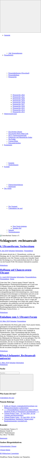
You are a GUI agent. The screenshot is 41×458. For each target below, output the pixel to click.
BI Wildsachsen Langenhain (9, 453)
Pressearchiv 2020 (19, 99)
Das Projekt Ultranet (15, 132)
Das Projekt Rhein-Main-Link (18, 133)
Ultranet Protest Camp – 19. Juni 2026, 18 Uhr (19, 417)
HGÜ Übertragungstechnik (17, 135)
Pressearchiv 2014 (19, 110)
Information (19, 251)
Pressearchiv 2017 (19, 104)
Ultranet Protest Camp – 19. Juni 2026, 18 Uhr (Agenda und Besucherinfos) (19, 414)
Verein (12, 279)
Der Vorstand (12, 206)
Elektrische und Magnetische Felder (20, 137)
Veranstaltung (28, 251)
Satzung (11, 230)
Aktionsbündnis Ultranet (8, 446)
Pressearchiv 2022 (19, 95)
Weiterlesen (4, 265)
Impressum (12, 186)
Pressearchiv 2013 (19, 112)
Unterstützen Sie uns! (7, 398)
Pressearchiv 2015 (19, 108)
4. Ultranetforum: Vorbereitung (17, 246)
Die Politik (12, 139)
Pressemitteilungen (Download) (18, 73)
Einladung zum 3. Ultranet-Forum (18, 317)
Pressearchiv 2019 (19, 100)
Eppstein (11, 163)
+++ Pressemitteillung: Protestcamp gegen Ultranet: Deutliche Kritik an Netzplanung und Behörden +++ (21, 410)
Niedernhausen (13, 165)
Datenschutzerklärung (15, 185)
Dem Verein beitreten (20, 226)
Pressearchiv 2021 (19, 97)
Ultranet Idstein (5, 450)
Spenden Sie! (17, 228)
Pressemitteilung (13, 75)
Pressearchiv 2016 (19, 106)
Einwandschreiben (14, 143)
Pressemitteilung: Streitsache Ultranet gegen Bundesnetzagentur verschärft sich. (18, 420)
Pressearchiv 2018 (19, 102)
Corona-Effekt (13, 141)
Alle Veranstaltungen (15, 53)
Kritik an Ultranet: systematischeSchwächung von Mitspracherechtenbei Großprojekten (20, 407)
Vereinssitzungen (14, 232)
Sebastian (12, 251)
